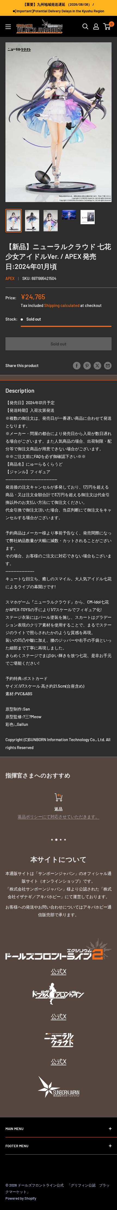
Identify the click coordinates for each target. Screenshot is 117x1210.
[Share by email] (108, 365)
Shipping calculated (61, 305)
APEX (9, 278)
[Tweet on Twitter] (97, 365)
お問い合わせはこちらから (60, 816)
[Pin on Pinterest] (87, 365)
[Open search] (85, 26)
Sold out (58, 343)
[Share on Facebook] (77, 365)
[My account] (96, 26)
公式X (58, 971)
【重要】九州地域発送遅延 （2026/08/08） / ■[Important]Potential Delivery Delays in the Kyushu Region (58, 7)
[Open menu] (8, 27)
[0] (107, 26)
